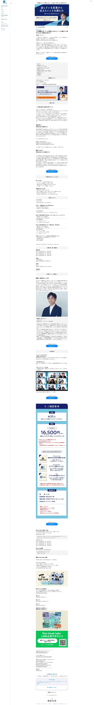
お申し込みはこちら (51, 171)
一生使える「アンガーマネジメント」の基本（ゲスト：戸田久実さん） (44, 703)
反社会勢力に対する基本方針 (4, 26)
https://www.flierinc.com (40, 660)
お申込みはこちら (52, 58)
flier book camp (38, 29)
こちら (52, 695)
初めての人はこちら (4, 19)
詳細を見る (38, 683)
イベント (2, 11)
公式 (2, 9)
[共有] (67, 27)
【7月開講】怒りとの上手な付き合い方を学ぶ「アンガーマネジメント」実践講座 (60, 703)
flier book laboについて (4, 6)
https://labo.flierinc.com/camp (41, 592)
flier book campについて (4, 16)
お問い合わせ (3, 28)
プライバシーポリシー (4, 23)
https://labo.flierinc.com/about (41, 663)
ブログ (2, 13)
